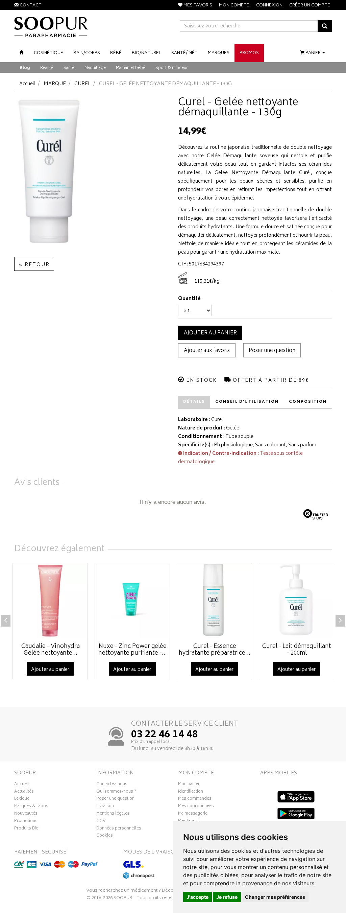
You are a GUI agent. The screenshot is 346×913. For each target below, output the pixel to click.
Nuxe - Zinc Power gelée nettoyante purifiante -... (132, 649)
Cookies (104, 836)
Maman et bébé (130, 68)
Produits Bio (26, 829)
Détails (194, 402)
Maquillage (95, 68)
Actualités (24, 792)
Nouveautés (26, 814)
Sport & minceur (171, 68)
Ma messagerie (192, 814)
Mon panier (189, 785)
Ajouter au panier (210, 333)
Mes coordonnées (196, 807)
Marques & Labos (31, 807)
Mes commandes (195, 799)
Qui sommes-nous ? (116, 792)
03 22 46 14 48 (164, 735)
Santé (69, 68)
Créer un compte (309, 5)
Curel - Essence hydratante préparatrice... (214, 649)
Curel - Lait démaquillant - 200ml (296, 649)
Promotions (26, 822)
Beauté (46, 68)
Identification (190, 792)
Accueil (27, 84)
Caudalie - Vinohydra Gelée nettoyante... (50, 649)
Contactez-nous (111, 785)
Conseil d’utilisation (247, 402)
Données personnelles (118, 829)
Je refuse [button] (227, 897)
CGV (101, 822)
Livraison (105, 807)
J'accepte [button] (197, 897)
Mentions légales (113, 814)
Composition (308, 402)
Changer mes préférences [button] (275, 897)
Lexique (21, 799)
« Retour (34, 265)
